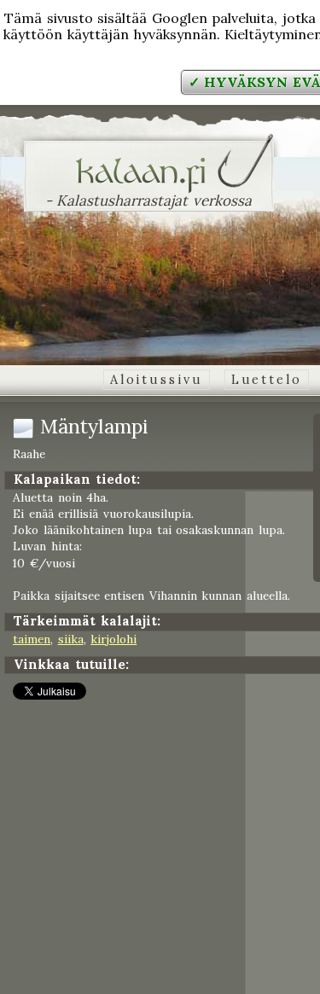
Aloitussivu (156, 379)
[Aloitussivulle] (149, 182)
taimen (31, 639)
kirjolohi (113, 639)
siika (71, 639)
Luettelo (266, 379)
